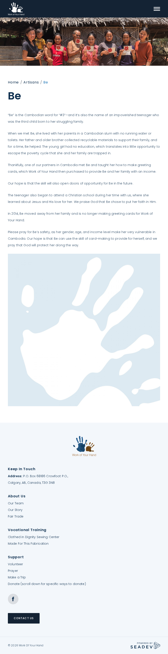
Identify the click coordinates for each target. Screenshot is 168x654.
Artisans (31, 82)
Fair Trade (15, 516)
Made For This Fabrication (28, 543)
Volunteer (15, 564)
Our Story (15, 510)
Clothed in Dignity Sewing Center (33, 537)
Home (13, 82)
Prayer (13, 571)
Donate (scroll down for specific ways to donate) (47, 584)
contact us (24, 618)
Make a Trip (17, 577)
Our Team (16, 503)
